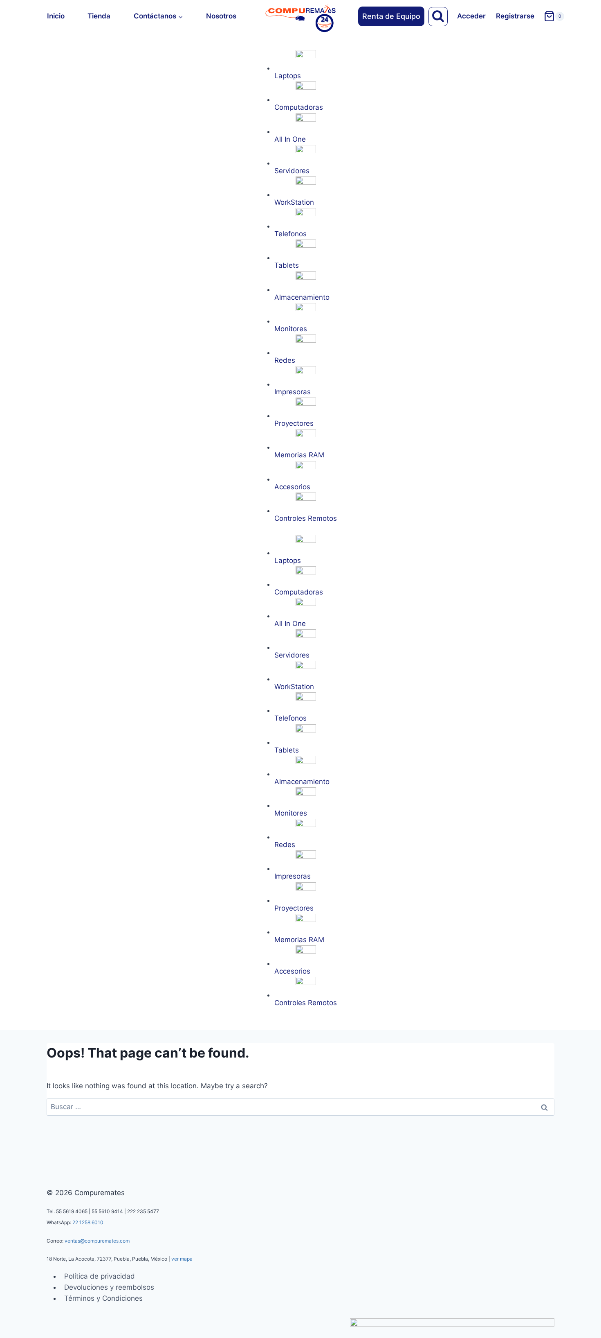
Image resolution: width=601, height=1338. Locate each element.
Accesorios (292, 487)
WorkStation (294, 202)
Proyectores (294, 423)
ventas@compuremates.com (97, 1241)
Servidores (291, 171)
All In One (290, 139)
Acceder (471, 16)
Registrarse (515, 16)
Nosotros (221, 16)
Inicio (56, 16)
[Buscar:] (300, 1107)
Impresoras (292, 392)
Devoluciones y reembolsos (109, 1287)
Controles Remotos (305, 518)
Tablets (286, 265)
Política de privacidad (99, 1276)
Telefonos (290, 234)
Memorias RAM (299, 455)
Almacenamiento (302, 297)
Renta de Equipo (391, 16)
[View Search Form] (438, 16)
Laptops (287, 76)
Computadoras (298, 107)
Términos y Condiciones (103, 1298)
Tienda (98, 16)
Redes (284, 360)
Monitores (290, 329)
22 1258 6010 (87, 1222)
